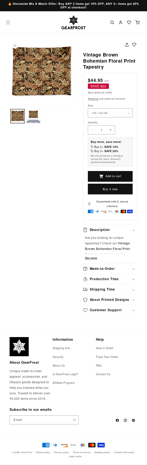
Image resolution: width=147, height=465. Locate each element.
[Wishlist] (129, 22)
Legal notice (75, 456)
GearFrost (26, 452)
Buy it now (110, 189)
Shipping (93, 98)
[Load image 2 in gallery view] (33, 116)
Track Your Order (107, 357)
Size (90, 105)
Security (58, 357)
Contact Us (103, 374)
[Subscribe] (74, 419)
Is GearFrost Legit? (65, 374)
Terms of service (82, 452)
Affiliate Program (64, 383)
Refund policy (43, 452)
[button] (8, 22)
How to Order (105, 348)
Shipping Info (61, 348)
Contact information (124, 452)
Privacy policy (61, 452)
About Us (59, 365)
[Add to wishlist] (134, 44)
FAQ (99, 365)
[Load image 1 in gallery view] (17, 116)
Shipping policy (102, 452)
